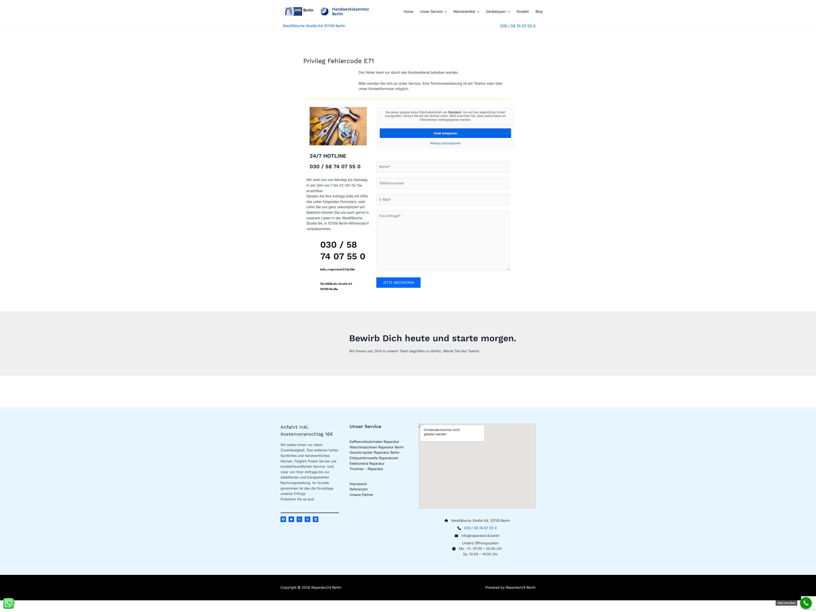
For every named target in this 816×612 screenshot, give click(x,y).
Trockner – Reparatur (366, 469)
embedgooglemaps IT (442, 144)
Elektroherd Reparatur (367, 463)
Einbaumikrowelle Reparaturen (374, 458)
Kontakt (523, 11)
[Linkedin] (315, 519)
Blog (539, 11)
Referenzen (359, 489)
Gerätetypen (496, 11)
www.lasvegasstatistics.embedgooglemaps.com (449, 144)
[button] (444, 11)
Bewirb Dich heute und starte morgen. (432, 338)
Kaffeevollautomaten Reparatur (374, 441)
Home (408, 11)
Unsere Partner (361, 495)
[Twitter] (291, 519)
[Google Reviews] (307, 519)
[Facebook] (283, 519)
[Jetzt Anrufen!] (806, 603)
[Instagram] (299, 519)
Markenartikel (464, 11)
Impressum (358, 484)
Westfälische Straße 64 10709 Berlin (314, 26)
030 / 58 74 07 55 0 (480, 528)
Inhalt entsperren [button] (445, 133)
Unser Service (431, 11)
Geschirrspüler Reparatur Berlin (374, 452)
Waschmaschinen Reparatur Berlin (377, 447)
